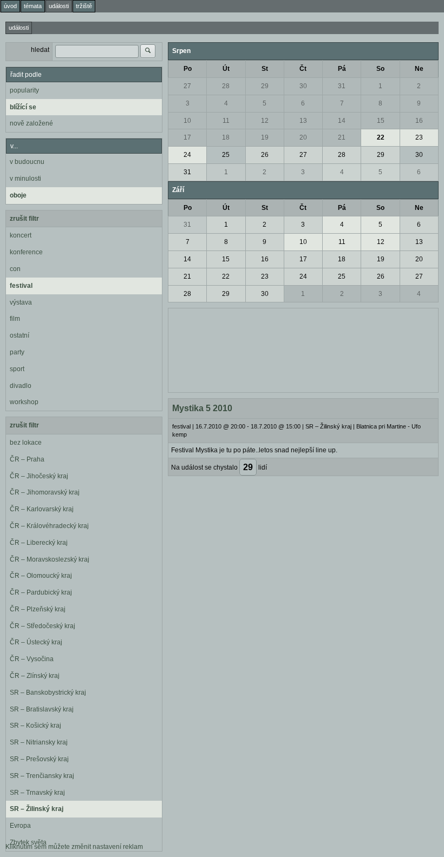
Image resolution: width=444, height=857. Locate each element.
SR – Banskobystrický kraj (48, 692)
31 (341, 86)
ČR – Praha (27, 459)
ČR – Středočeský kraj (42, 626)
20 (303, 137)
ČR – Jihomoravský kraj (45, 492)
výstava (21, 302)
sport (17, 369)
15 (380, 120)
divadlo (20, 386)
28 (226, 86)
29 (265, 86)
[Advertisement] (303, 349)
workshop (24, 402)
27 (187, 86)
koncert (20, 235)
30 (303, 86)
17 (187, 137)
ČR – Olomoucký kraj (41, 575)
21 (341, 137)
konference (26, 252)
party (17, 352)
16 (419, 120)
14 (341, 120)
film (15, 318)
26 (265, 155)
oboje (18, 195)
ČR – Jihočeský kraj (39, 476)
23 (419, 137)
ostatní (19, 335)
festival (21, 285)
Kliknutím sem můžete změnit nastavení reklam (74, 847)
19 (265, 137)
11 (226, 120)
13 (303, 120)
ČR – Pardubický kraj (41, 592)
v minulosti (25, 178)
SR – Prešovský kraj (39, 759)
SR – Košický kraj (35, 725)
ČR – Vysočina (32, 659)
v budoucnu (27, 162)
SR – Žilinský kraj (36, 809)
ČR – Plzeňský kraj (38, 609)
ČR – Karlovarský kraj (42, 509)
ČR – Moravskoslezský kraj (49, 559)
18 (226, 137)
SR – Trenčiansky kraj (42, 776)
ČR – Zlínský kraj (35, 676)
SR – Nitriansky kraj (39, 742)
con (15, 269)
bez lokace (26, 442)
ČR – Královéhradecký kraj (49, 526)
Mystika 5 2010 (202, 408)
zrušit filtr (24, 218)
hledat (40, 50)
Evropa (20, 825)
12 (265, 120)
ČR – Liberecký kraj (39, 542)
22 (380, 137)
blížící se (23, 107)
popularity (24, 90)
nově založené (31, 123)
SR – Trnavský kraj (37, 792)
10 (187, 120)
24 (187, 155)
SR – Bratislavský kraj (42, 709)
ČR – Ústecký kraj (36, 642)
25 (226, 155)
